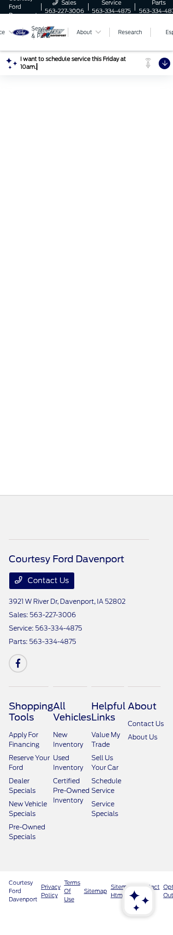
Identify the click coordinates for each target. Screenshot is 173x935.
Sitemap (95, 890)
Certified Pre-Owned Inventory (71, 790)
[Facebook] (18, 663)
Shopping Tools (31, 712)
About (142, 706)
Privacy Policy (50, 891)
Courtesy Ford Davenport (23, 891)
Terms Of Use (72, 891)
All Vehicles (72, 712)
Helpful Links (108, 712)
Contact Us (47, 580)
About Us (142, 737)
